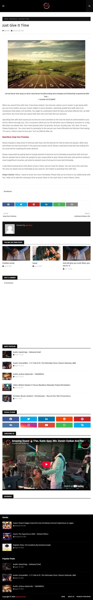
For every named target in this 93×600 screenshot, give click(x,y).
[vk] (10, 425)
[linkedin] (46, 419)
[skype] (82, 425)
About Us (71, 596)
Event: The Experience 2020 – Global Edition (30, 534)
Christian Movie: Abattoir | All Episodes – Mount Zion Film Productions (41, 396)
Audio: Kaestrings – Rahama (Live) (27, 352)
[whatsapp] (64, 425)
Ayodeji (7, 30)
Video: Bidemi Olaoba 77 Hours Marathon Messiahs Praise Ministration (41, 385)
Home (6, 19)
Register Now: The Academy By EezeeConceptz (32, 545)
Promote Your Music (84, 596)
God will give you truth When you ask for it (76, 264)
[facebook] (10, 419)
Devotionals (13, 19)
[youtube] (46, 425)
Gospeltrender (20, 597)
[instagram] (28, 425)
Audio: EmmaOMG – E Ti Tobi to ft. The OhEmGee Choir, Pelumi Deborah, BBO (44, 363)
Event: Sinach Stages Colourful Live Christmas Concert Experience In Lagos (43, 523)
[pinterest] (82, 419)
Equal (35, 263)
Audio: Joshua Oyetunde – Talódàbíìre (28, 374)
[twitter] (28, 419)
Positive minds (8, 263)
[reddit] (64, 419)
